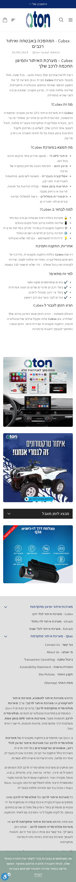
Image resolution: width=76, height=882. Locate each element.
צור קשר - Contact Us (59, 645)
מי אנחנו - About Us (60, 652)
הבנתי (38, 874)
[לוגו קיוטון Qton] (38, 19)
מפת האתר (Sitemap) (58, 683)
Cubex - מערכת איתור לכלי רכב (52, 614)
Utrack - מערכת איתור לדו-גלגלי (52, 621)
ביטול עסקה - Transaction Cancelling (48, 659)
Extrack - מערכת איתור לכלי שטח (51, 629)
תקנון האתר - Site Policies (56, 674)
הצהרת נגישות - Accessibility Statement (46, 667)
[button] (38, 4)
